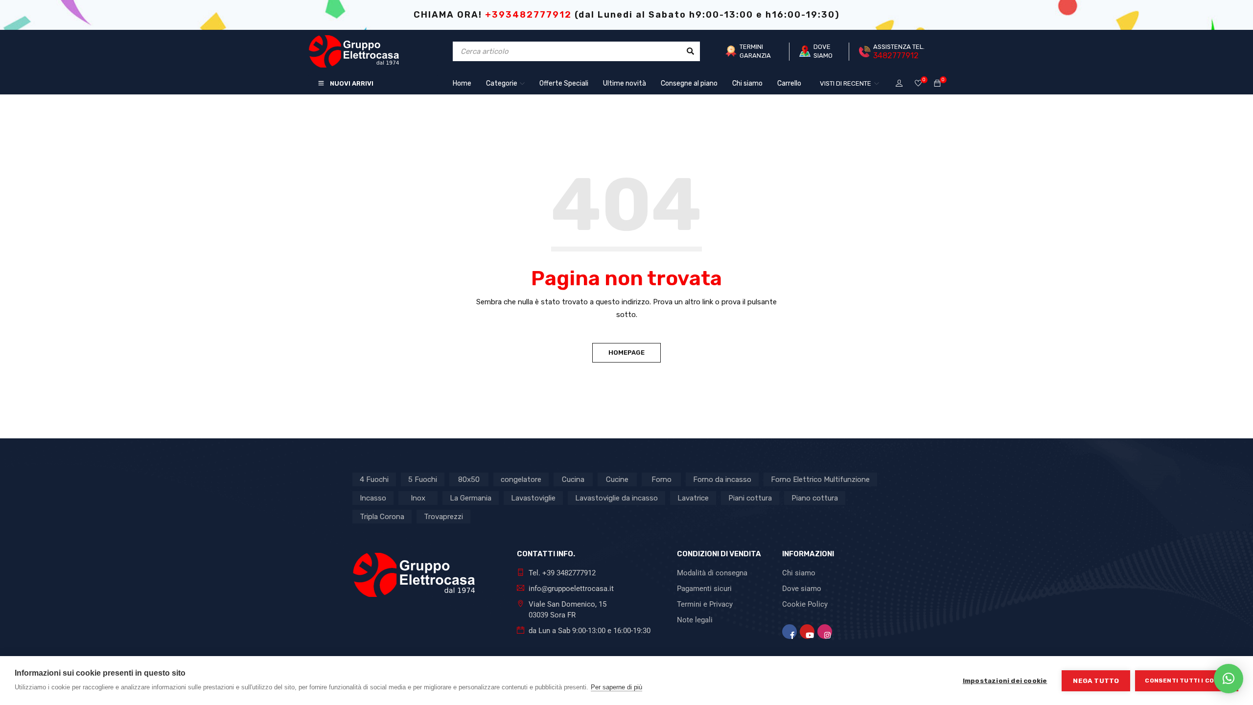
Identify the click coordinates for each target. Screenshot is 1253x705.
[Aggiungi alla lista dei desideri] (918, 84)
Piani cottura (750, 498)
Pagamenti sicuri (704, 588)
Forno (661, 479)
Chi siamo (798, 573)
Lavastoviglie (533, 498)
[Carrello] (937, 83)
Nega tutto (1096, 680)
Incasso (373, 498)
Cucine (617, 479)
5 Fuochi (422, 479)
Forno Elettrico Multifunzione (820, 479)
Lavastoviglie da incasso (616, 498)
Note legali (695, 619)
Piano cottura (814, 498)
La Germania (470, 498)
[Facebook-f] (789, 631)
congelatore (521, 479)
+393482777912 (528, 14)
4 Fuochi (374, 479)
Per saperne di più (616, 687)
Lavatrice (693, 498)
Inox (418, 498)
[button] (1228, 678)
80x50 (469, 479)
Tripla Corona (382, 516)
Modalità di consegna (712, 573)
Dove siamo (801, 588)
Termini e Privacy (705, 604)
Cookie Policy (805, 604)
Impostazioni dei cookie (1005, 680)
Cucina (573, 479)
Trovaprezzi (443, 516)
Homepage (626, 352)
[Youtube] (807, 631)
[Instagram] (824, 631)
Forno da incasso (722, 479)
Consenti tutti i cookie (1187, 680)
